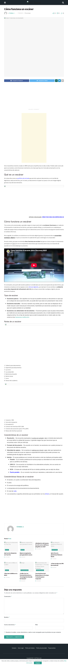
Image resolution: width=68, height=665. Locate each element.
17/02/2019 (20, 13)
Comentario (8, 596)
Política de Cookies (30, 648)
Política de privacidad (41, 648)
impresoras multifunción (22, 317)
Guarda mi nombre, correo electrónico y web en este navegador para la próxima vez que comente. (33, 632)
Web (36, 624)
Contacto (14, 648)
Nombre (7, 617)
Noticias (54, 549)
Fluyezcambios (52, 648)
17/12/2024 (54, 558)
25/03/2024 (54, 567)
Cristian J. (12, 13)
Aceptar (38, 663)
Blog (6, 549)
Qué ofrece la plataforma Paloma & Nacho (56, 554)
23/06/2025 (22, 557)
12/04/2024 (22, 580)
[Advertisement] (34, 96)
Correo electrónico (10, 624)
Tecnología (28, 13)
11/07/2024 (7, 577)
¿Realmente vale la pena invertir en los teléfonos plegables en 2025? (42, 544)
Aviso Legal (21, 648)
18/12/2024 (38, 548)
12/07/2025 (7, 557)
